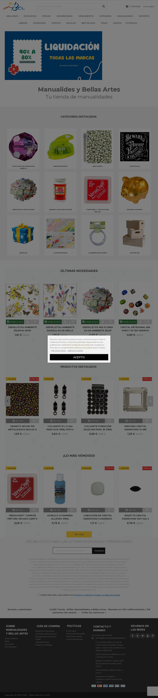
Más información (58, 350)
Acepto (79, 357)
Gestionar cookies (75, 350)
